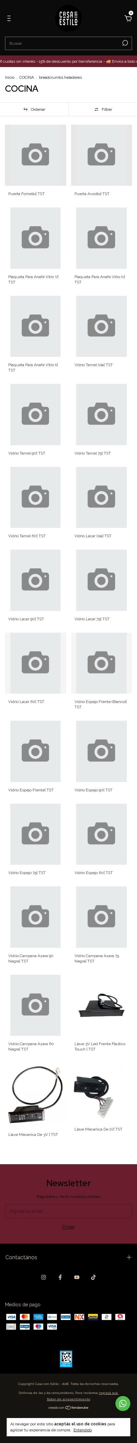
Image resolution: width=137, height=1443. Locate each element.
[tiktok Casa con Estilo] (93, 1277)
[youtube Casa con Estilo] (76, 1277)
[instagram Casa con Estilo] (43, 1277)
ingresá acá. (108, 1393)
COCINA (26, 77)
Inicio (9, 77)
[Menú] (10, 19)
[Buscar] (124, 43)
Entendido (82, 1430)
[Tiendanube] (68, 1408)
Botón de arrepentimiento (68, 1399)
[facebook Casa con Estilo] (60, 1277)
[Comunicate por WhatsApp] (122, 1403)
